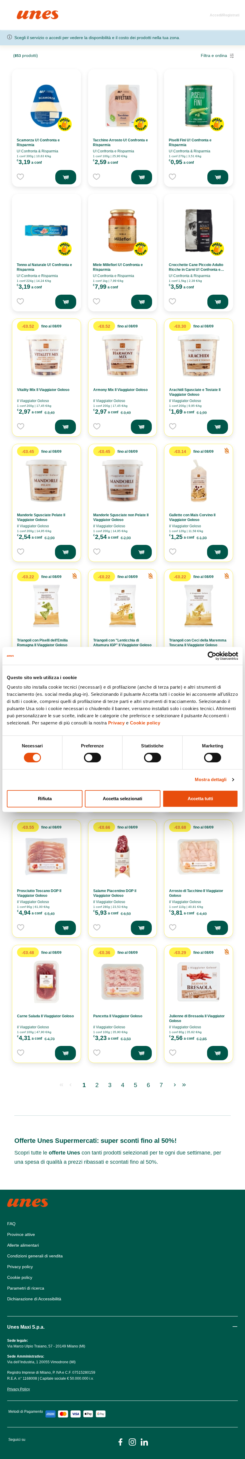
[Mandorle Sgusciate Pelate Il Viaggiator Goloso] (46, 480)
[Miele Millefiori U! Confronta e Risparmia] (122, 230)
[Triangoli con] (122, 606)
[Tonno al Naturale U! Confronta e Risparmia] (46, 230)
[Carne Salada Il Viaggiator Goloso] (46, 981)
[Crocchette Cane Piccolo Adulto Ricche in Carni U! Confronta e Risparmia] (198, 230)
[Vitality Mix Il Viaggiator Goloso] (46, 355)
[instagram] (132, 1441)
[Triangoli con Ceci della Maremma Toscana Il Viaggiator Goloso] (198, 606)
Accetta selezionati (122, 798)
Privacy (116, 722)
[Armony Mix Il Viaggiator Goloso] (122, 355)
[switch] (92, 757)
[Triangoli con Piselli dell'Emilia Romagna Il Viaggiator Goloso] (46, 606)
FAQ (11, 1223)
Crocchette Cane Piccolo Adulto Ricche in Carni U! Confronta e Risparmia (196, 269)
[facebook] (120, 1441)
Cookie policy (145, 722)
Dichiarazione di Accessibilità (34, 1298)
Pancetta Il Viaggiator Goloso (117, 1016)
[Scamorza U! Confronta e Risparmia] (46, 106)
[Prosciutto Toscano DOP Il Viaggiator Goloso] (46, 856)
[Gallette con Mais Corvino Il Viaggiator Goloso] (198, 480)
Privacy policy (20, 1266)
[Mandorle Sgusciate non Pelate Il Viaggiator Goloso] (122, 480)
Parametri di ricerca (25, 1288)
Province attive (21, 1234)
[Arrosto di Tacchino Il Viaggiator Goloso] (198, 856)
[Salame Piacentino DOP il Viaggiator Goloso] (122, 856)
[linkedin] (144, 1441)
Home (23, 13)
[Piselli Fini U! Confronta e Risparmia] (198, 106)
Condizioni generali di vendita (35, 1256)
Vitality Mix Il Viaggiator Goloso (43, 390)
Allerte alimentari (23, 1245)
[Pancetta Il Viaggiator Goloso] (122, 981)
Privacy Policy (18, 1389)
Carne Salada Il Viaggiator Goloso (45, 1016)
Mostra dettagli (211, 779)
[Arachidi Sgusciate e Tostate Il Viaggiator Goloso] (198, 355)
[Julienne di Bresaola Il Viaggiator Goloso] (198, 981)
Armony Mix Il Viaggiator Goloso (120, 390)
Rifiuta (45, 798)
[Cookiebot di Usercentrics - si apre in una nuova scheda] (212, 655)
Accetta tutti (200, 798)
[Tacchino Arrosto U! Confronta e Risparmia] (122, 106)
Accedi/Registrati (224, 15)
